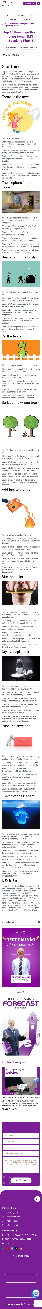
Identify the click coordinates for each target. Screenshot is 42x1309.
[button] (5, 1090)
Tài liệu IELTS (12, 19)
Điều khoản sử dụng (10, 1221)
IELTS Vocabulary (31, 19)
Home (9, 15)
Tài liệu (32, 15)
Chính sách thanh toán (11, 1217)
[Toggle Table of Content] (36, 55)
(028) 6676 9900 (11, 1239)
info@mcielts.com (12, 1243)
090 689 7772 (25, 1239)
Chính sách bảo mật (10, 1225)
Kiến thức (20, 15)
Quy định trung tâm (10, 1212)
